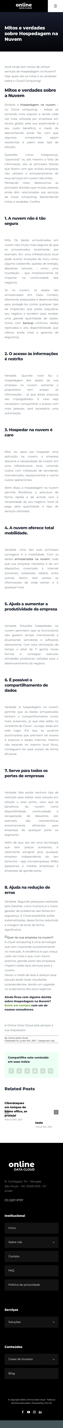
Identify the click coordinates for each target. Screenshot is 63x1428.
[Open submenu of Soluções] (54, 1322)
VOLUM (48, 1403)
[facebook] (22, 1412)
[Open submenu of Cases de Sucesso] (54, 1359)
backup (28, 323)
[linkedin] (40, 1412)
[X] (19, 1071)
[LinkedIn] (35, 1071)
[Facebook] (11, 1071)
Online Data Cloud (18, 1038)
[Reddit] (27, 1071)
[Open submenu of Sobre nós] (54, 1242)
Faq (52, 1040)
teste (39, 1122)
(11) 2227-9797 (14, 1200)
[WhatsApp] (43, 1071)
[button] (7, 1112)
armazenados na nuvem (32, 559)
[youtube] (28, 1412)
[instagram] (34, 1412)
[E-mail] (50, 1071)
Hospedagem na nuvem (37, 104)
